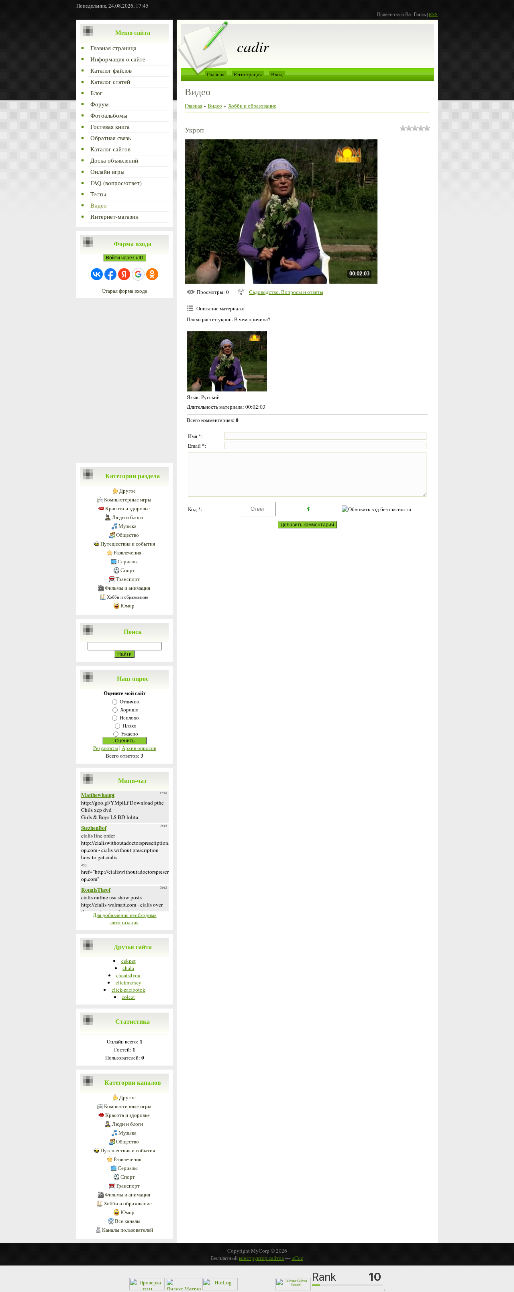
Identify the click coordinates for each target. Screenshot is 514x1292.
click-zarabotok (128, 989)
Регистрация (248, 74)
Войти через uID (124, 258)
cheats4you (128, 975)
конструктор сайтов (261, 1257)
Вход (277, 74)
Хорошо (129, 709)
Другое (127, 491)
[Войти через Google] (138, 274)
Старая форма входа (124, 290)
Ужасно (129, 733)
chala (128, 968)
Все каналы (128, 1221)
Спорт (127, 570)
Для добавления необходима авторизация (125, 918)
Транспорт (128, 579)
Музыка (127, 526)
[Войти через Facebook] (110, 274)
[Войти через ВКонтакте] (97, 274)
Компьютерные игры (127, 500)
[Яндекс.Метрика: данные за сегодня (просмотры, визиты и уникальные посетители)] (183, 1284)
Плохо (129, 725)
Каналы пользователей (127, 1230)
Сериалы (128, 561)
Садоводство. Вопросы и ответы (286, 291)
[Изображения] (227, 361)
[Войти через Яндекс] (124, 274)
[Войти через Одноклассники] (152, 274)
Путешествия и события (127, 544)
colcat (128, 997)
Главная (215, 74)
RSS (433, 14)
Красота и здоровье (127, 508)
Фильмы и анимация (127, 588)
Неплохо (129, 717)
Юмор (127, 606)
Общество (127, 535)
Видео (215, 105)
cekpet (128, 960)
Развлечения (127, 553)
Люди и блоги (127, 517)
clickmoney (128, 982)
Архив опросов (139, 748)
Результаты (105, 748)
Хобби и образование (127, 597)
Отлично (129, 701)
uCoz (297, 1257)
